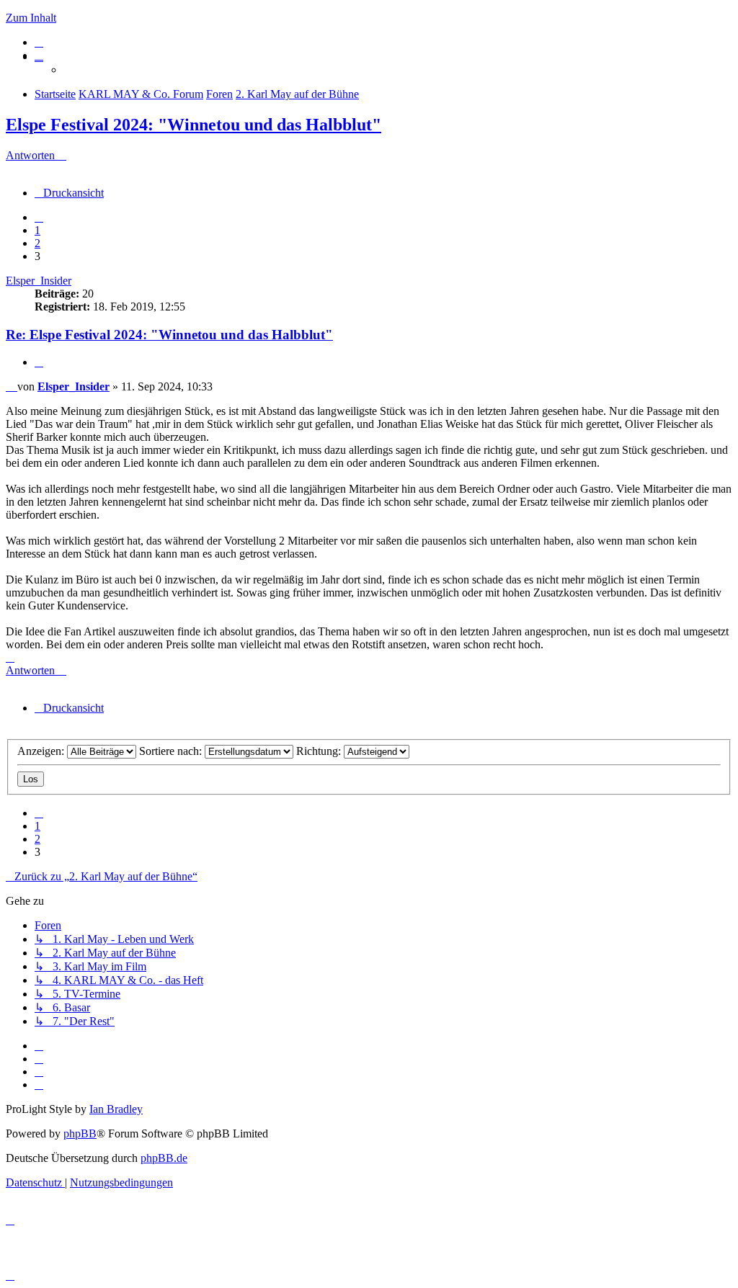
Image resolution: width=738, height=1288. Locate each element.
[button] (39, 217)
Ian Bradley (116, 1109)
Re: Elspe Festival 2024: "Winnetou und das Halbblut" (169, 334)
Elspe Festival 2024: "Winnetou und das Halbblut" (193, 124)
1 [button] (37, 230)
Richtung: (320, 751)
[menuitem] (39, 42)
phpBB (80, 1133)
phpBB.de (164, 1158)
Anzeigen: (42, 751)
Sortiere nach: (172, 751)
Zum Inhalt (31, 18)
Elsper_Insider (38, 280)
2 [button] (37, 243)
